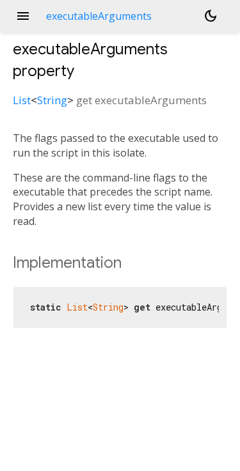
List (22, 100)
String (52, 100)
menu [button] (23, 16)
